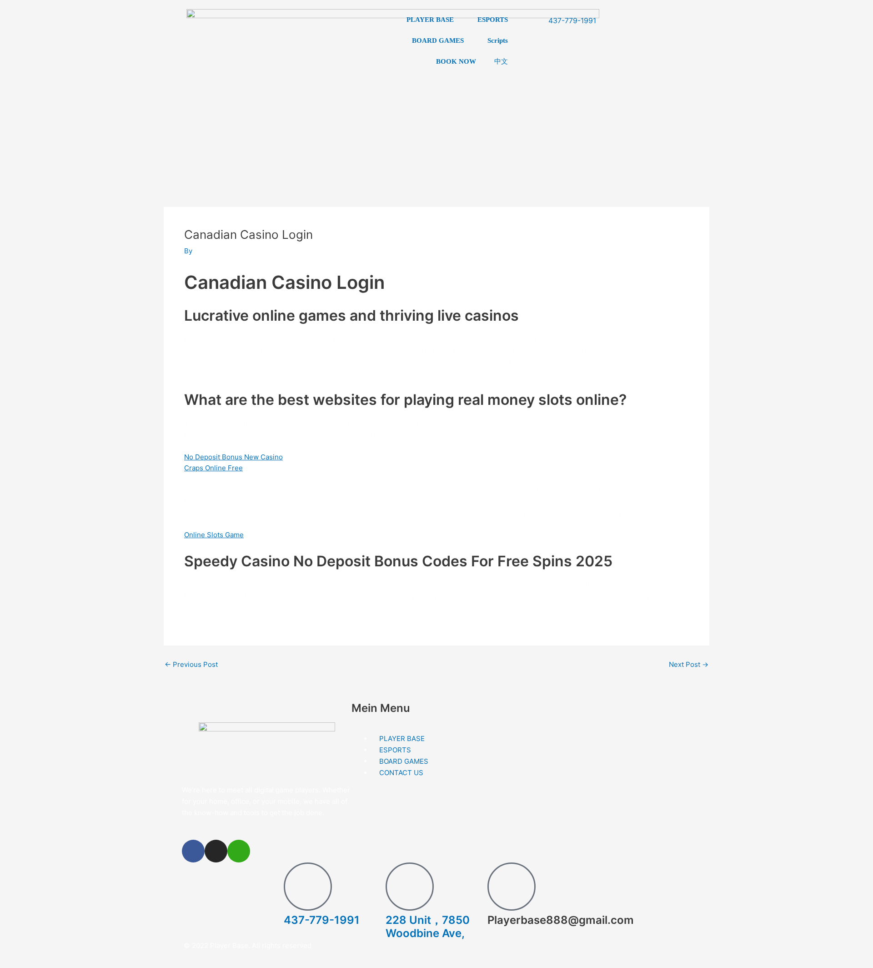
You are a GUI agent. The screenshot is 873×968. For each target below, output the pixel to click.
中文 (501, 61)
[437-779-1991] (308, 886)
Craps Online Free (213, 468)
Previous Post (191, 664)
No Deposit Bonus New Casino (233, 457)
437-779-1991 (322, 920)
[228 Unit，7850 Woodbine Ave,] (410, 886)
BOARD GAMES (438, 40)
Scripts (497, 40)
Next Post (688, 664)
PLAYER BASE (430, 19)
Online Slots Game (214, 534)
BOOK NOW (456, 61)
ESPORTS (492, 19)
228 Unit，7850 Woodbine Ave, (428, 926)
